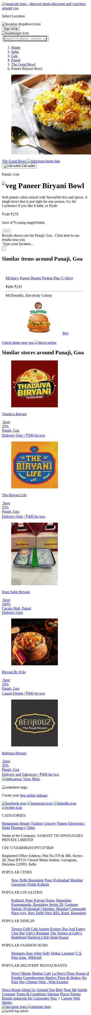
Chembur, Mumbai (54, 909)
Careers (66, 998)
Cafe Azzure (40, 929)
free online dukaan (33, 795)
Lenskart (68, 953)
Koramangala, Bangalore (29, 904)
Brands (7, 998)
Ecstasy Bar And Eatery (67, 929)
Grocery (50, 823)
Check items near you (18, 343)
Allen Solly (41, 953)
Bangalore (36, 880)
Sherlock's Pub (38, 937)
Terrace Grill (20, 929)
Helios (56, 953)
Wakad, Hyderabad (25, 909)
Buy (66, 333)
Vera (53, 998)
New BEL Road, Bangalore (65, 913)
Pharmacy (18, 828)
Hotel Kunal (59, 937)
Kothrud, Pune (22, 900)
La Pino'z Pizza (63, 973)
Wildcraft (35, 957)
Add (6, 231)
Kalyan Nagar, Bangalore (52, 900)
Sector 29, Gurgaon (63, 904)
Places (64, 994)
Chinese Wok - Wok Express (47, 982)
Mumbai (76, 880)
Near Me (70, 990)
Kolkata (43, 884)
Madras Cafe (41, 973)
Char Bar (18, 933)
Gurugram (18, 884)
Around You (45, 990)
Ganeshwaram (33, 978)
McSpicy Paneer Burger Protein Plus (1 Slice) (39, 278)
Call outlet (28, 166)
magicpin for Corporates (31, 998)
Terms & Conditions (31, 994)
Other (31, 828)
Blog (59, 990)
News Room (11, 990)
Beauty (25, 823)
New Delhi (19, 880)
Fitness (62, 823)
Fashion (37, 823)
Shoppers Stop (22, 953)
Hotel (6, 828)
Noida (31, 884)
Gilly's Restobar (37, 933)
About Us (28, 990)
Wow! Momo (21, 973)
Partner (75, 994)
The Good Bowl (14, 161)
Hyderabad (61, 880)
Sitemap (53, 994)
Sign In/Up (11, 28)
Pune (48, 880)
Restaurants (10, 823)
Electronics (76, 823)
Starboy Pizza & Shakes (63, 978)
